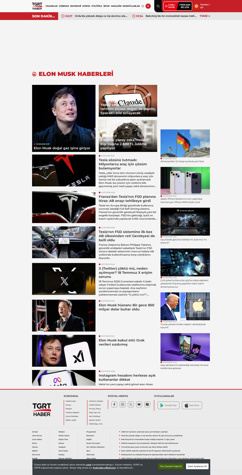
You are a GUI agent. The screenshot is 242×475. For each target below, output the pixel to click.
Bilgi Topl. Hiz (94, 412)
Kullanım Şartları (96, 401)
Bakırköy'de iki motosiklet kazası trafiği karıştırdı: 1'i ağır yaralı (172, 16)
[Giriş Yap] (148, 6)
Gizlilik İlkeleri (95, 405)
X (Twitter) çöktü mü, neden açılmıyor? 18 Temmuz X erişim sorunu (125, 272)
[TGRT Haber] (37, 6)
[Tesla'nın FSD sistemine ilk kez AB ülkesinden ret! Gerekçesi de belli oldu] (63, 242)
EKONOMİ (75, 6)
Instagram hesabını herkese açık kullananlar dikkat (127, 377)
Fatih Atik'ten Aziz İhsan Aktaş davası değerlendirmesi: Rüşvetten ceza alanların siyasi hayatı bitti (162, 458)
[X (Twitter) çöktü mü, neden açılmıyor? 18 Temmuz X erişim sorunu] (63, 279)
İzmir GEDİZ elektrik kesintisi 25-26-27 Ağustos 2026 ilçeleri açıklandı (150, 451)
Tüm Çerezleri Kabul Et (171, 466)
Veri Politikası (94, 416)
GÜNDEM (64, 6)
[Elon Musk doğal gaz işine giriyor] (63, 118)
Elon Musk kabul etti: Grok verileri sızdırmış (122, 342)
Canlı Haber (37, 439)
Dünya (35, 447)
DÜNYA (86, 6)
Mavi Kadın (63, 451)
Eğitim (35, 451)
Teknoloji (90, 455)
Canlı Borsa (37, 436)
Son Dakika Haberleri (95, 447)
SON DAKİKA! (44, 16)
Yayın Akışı (91, 458)
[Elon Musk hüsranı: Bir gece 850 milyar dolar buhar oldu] (63, 316)
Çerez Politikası (72, 416)
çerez (89, 464)
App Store (194, 405)
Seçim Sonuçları (93, 443)
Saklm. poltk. (71, 420)
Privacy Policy (95, 409)
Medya (61, 455)
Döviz (34, 443)
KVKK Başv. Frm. (96, 424)
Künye (68, 405)
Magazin (62, 447)
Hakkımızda (71, 401)
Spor (88, 451)
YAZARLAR (51, 6)
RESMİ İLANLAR (131, 6)
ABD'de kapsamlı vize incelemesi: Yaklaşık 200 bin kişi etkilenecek (149, 443)
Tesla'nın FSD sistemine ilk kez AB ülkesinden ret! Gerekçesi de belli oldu (127, 236)
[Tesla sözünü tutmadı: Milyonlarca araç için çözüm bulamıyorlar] (63, 170)
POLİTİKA (97, 6)
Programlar (91, 432)
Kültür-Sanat (64, 436)
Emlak (35, 458)
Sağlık (89, 439)
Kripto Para (63, 439)
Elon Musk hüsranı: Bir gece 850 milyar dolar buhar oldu (126, 307)
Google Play (171, 405)
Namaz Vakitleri (65, 458)
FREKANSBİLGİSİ (184, 6)
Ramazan (90, 436)
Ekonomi (36, 455)
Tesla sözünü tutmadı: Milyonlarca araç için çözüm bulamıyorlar (123, 164)
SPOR (106, 6)
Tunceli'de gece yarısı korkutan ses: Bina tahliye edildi (144, 447)
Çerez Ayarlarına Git (197, 466)
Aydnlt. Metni (94, 420)
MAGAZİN (116, 6)
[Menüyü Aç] (143, 6)
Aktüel (35, 432)
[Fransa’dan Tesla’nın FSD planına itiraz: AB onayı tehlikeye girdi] (63, 207)
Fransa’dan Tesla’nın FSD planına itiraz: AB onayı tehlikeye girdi (127, 199)
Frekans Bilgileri (72, 412)
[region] (121, 467)
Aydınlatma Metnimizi (104, 468)
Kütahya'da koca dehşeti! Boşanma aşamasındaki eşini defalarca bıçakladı (153, 455)
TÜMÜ (204, 16)
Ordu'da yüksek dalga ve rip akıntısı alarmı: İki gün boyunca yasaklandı (101, 16)
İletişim (69, 409)
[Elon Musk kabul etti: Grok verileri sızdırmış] (63, 351)
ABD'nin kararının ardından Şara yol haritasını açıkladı (144, 432)
